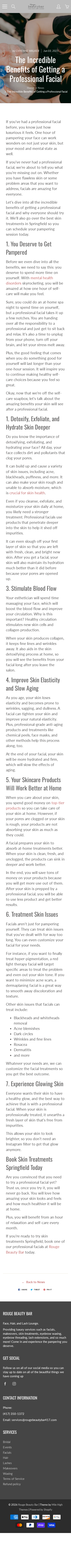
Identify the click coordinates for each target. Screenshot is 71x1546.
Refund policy (12, 1484)
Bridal (6, 1442)
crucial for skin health (27, 493)
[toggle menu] (4, 6)
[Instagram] (14, 1383)
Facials (7, 1452)
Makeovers (10, 1468)
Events (7, 1447)
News (41, 87)
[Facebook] (5, 1383)
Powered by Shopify (41, 1509)
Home (30, 87)
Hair (5, 1457)
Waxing (8, 1473)
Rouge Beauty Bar (28, 1504)
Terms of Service (13, 1478)
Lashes (7, 1463)
